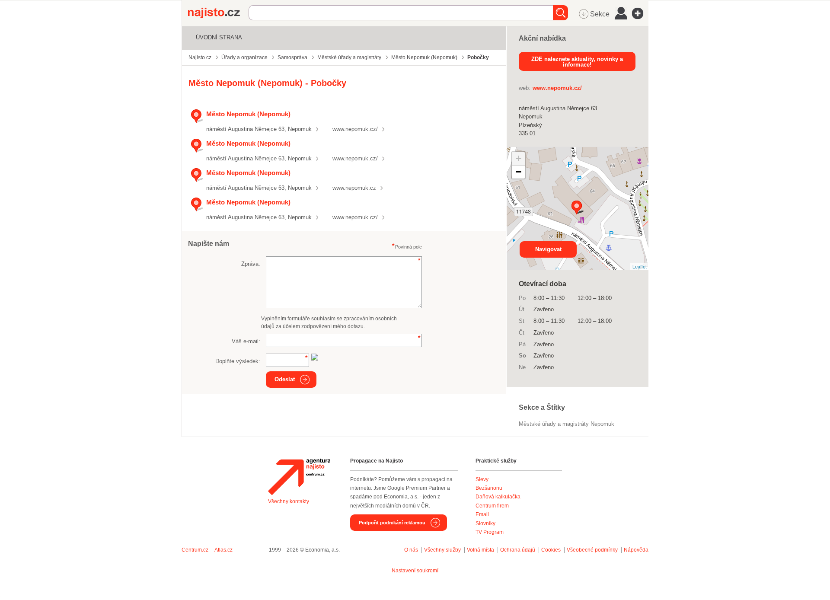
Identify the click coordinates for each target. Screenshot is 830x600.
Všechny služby (443, 550)
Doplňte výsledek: (237, 361)
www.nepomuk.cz (354, 188)
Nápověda (636, 550)
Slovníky (485, 523)
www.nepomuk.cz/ (355, 129)
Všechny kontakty (288, 501)
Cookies (551, 550)
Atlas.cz (223, 550)
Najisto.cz (218, 12)
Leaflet (639, 266)
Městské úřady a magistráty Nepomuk (566, 424)
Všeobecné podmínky (592, 550)
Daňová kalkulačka (498, 497)
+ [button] (518, 158)
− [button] (518, 171)
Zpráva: (250, 264)
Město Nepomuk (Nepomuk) (248, 114)
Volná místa (480, 550)
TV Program (490, 532)
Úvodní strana (219, 37)
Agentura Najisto (299, 477)
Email (482, 514)
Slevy (482, 479)
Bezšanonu (489, 488)
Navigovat (548, 249)
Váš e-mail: (246, 341)
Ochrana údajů (517, 550)
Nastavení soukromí (415, 571)
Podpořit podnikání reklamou (392, 522)
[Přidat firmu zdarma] (640, 13)
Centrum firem (492, 506)
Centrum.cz (195, 550)
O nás (411, 550)
